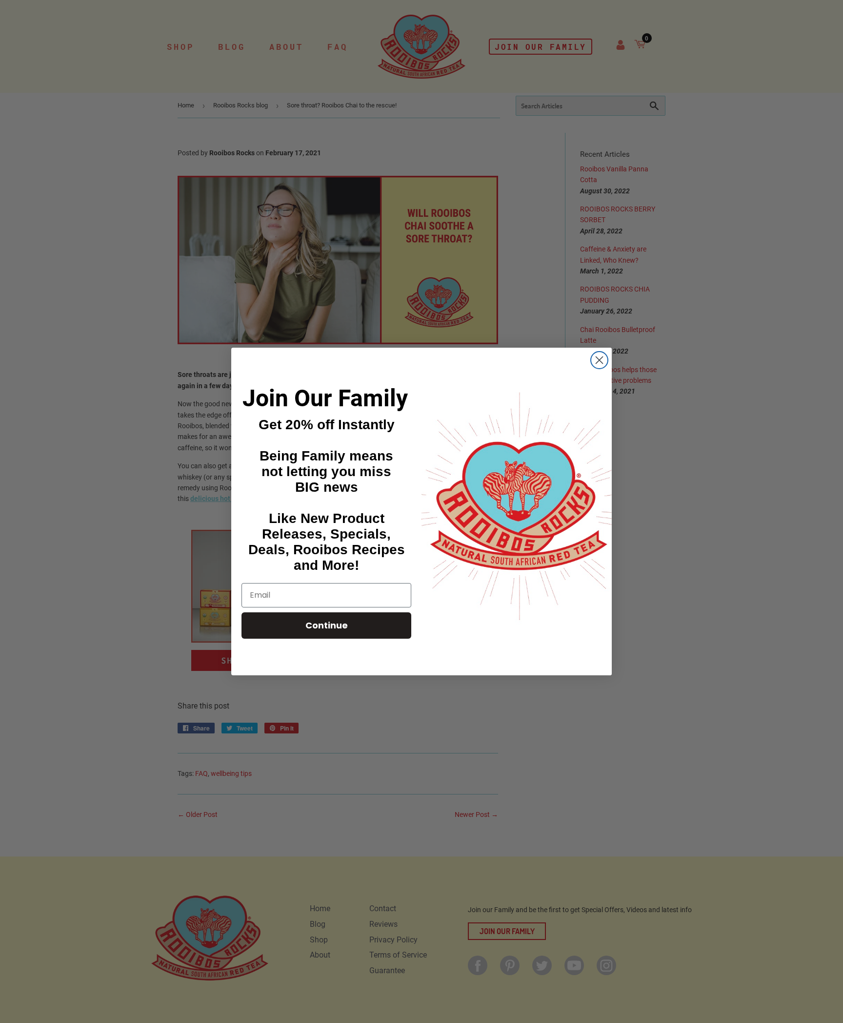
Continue (326, 625)
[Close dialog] (599, 360)
